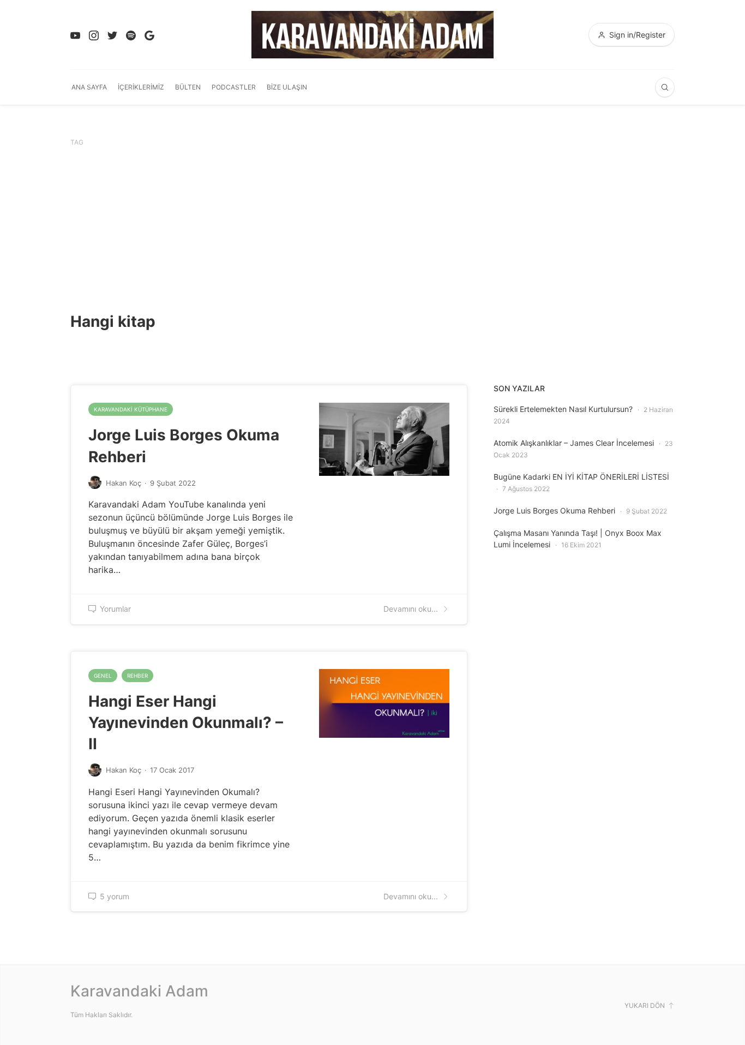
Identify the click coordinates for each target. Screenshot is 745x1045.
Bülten (188, 87)
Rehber (137, 675)
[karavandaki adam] (372, 34)
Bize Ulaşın (287, 87)
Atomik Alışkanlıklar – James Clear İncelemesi (574, 442)
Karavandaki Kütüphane (130, 409)
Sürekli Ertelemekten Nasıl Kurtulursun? (563, 409)
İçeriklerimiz (141, 87)
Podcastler (234, 87)
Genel (103, 675)
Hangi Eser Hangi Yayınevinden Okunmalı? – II (185, 722)
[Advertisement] (372, 229)
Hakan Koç (123, 483)
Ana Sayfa (89, 87)
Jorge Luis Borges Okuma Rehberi (554, 510)
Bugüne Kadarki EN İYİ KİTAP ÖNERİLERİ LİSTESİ (581, 476)
